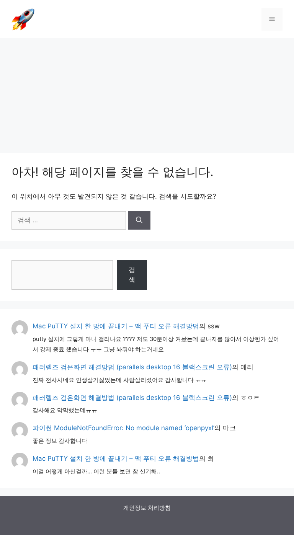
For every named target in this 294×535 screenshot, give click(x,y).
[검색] (139, 220)
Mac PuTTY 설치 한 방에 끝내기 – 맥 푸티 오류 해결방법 (116, 326)
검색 (132, 275)
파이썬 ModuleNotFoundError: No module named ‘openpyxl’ (123, 428)
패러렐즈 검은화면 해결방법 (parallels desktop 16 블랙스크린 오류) (132, 367)
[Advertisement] (147, 91)
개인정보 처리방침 (147, 507)
